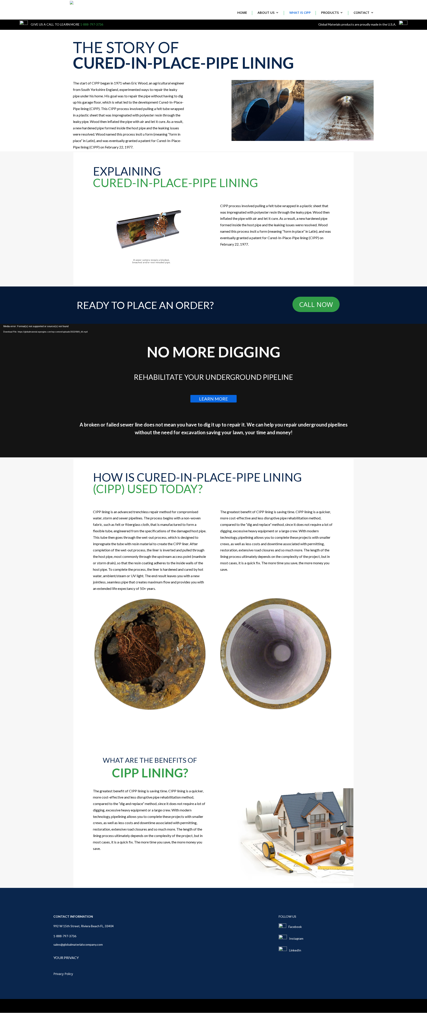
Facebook (295, 927)
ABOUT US (266, 13)
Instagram (296, 938)
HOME (242, 13)
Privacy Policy (63, 974)
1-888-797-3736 (91, 24)
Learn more (213, 398)
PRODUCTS (330, 13)
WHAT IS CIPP (300, 13)
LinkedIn (295, 950)
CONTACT (361, 13)
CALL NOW (316, 304)
